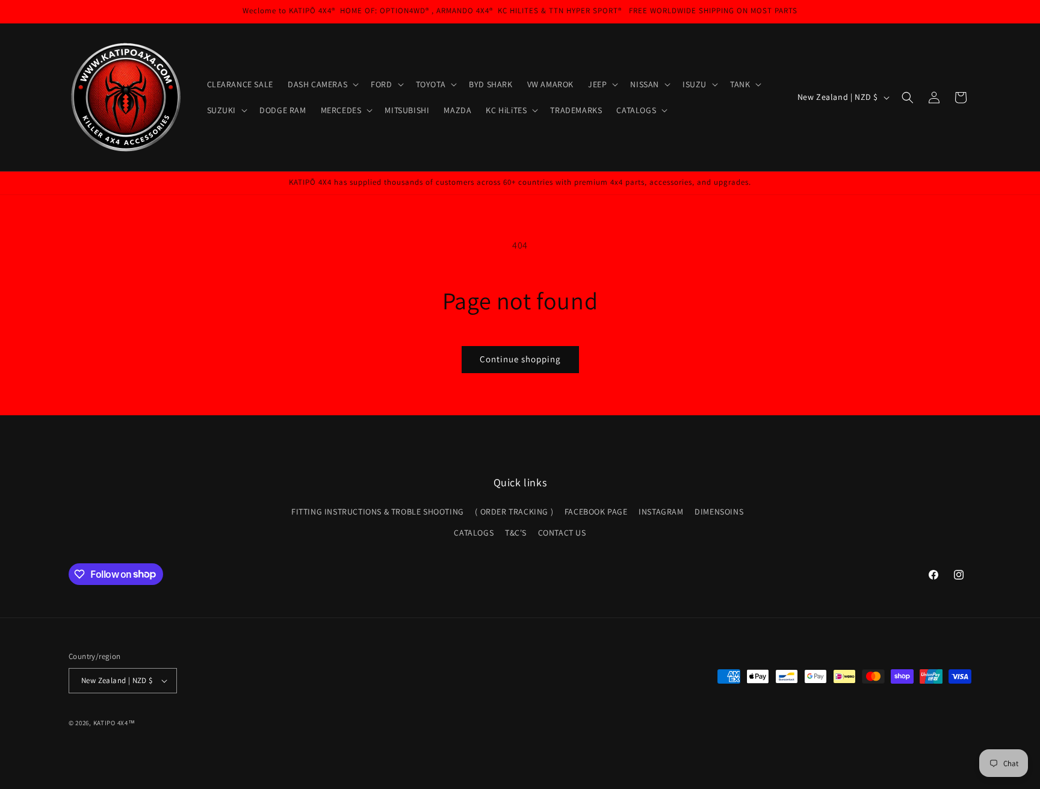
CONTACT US (562, 532)
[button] (322, 84)
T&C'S (516, 532)
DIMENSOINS (719, 511)
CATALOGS (474, 532)
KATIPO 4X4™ (114, 723)
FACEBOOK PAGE (596, 511)
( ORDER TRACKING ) (514, 511)
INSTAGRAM (661, 511)
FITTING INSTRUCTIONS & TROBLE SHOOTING (377, 511)
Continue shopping (520, 359)
